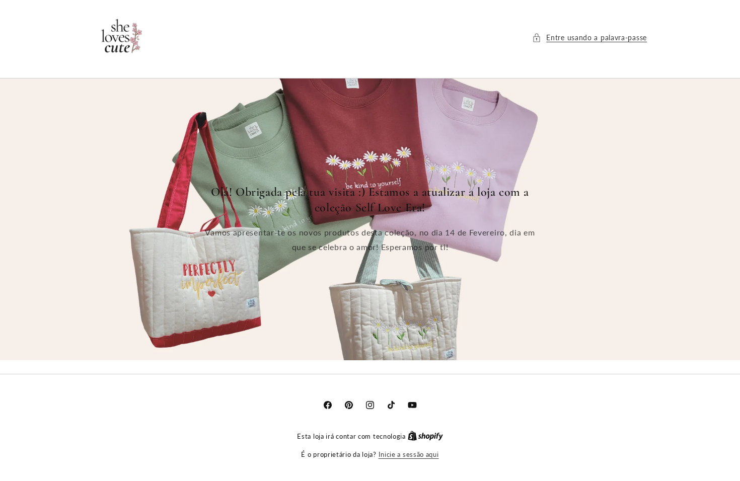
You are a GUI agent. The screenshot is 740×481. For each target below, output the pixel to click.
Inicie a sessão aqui (409, 454)
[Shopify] (425, 436)
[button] (589, 37)
